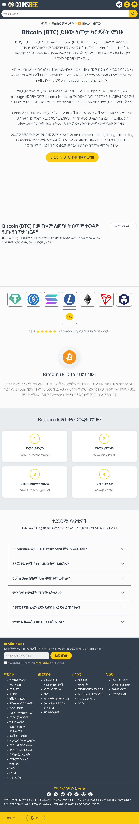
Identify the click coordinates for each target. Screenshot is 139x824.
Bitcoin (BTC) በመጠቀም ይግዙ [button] (72, 157)
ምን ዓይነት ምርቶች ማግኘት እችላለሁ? (37, 592)
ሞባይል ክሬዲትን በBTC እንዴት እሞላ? (38, 622)
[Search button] (133, 13)
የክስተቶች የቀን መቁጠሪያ (56, 698)
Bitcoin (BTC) (91, 23)
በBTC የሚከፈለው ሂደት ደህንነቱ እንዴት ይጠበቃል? (46, 607)
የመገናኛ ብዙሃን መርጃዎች (90, 689)
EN (14, 818)
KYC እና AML (119, 694)
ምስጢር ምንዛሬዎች (63, 23)
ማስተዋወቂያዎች (52, 712)
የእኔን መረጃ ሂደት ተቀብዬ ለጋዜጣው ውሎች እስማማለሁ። (36, 663)
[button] (4, 4)
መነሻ (44, 23)
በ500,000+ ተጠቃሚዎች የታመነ (76, 331)
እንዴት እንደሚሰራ (52, 689)
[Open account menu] (127, 4)
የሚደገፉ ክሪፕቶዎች (53, 685)
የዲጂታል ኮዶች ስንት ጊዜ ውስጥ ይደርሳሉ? (40, 563)
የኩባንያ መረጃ (119, 689)
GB (36, 818)
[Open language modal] (119, 4)
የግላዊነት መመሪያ (42, 663)
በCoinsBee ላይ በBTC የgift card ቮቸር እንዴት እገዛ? (49, 549)
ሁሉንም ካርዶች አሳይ (122, 226)
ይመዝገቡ (61, 655)
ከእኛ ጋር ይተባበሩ (86, 698)
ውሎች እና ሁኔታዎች (121, 680)
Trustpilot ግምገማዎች (90, 694)
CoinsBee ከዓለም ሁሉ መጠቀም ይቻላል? (41, 578)
